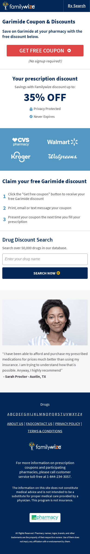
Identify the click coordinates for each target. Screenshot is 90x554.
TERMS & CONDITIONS (45, 431)
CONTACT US (42, 423)
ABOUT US (15, 423)
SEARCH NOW (44, 273)
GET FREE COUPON (41, 50)
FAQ (29, 423)
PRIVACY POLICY (67, 423)
